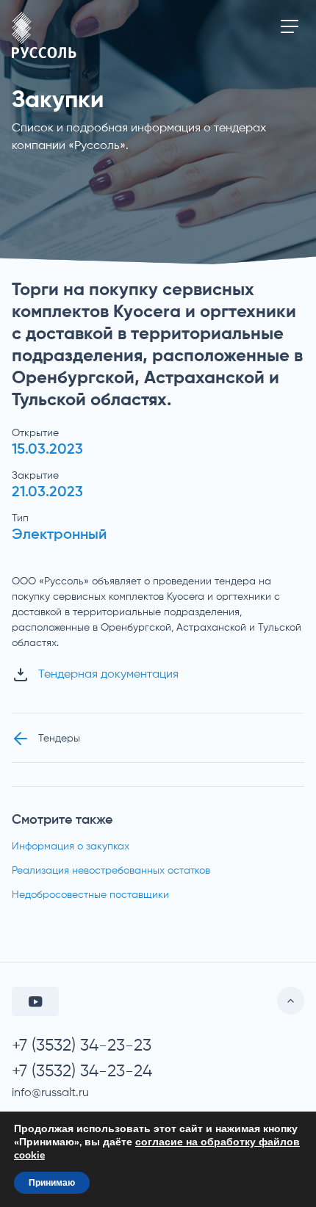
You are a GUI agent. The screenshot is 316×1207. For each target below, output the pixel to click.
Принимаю (52, 1183)
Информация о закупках (70, 846)
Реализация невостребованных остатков (111, 871)
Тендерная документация (108, 675)
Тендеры (59, 738)
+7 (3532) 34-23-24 (82, 1071)
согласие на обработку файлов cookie (157, 1148)
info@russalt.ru (50, 1093)
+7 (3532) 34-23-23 (81, 1045)
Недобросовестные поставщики (90, 895)
